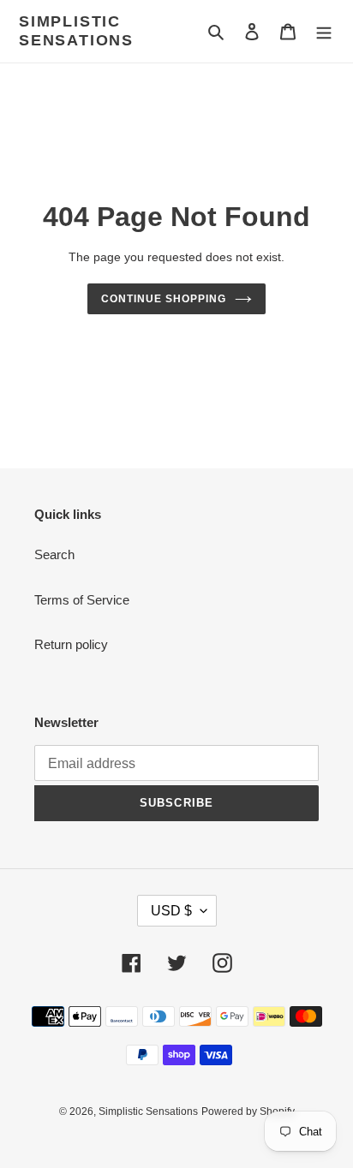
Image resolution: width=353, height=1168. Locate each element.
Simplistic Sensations (76, 31)
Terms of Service (81, 600)
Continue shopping (163, 299)
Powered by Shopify (248, 1111)
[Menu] (324, 31)
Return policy (71, 644)
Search (54, 554)
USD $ (171, 910)
